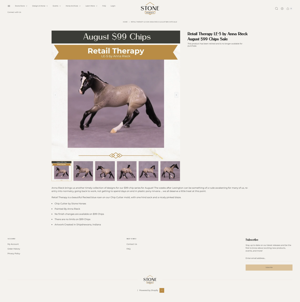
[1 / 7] (61, 171)
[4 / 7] (127, 171)
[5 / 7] (148, 171)
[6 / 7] (170, 171)
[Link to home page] (150, 279)
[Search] (276, 8)
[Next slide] (176, 95)
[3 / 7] (105, 171)
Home (125, 22)
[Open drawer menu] (8, 6)
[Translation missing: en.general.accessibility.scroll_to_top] (161, 290)
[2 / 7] (83, 171)
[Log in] (282, 8)
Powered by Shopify (148, 290)
